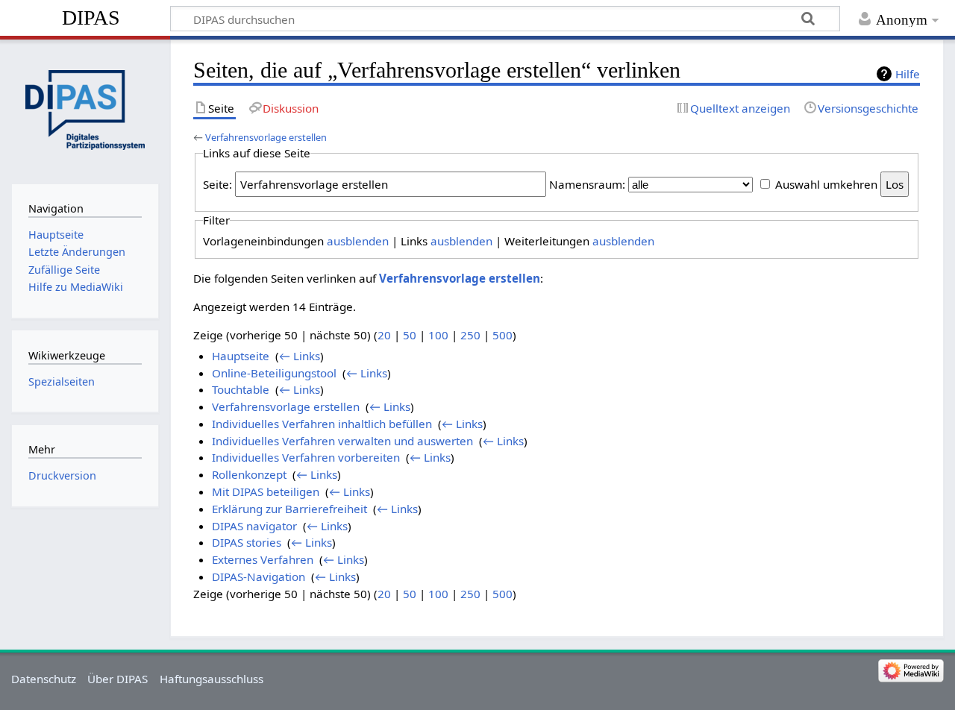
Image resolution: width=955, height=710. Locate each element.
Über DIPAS (117, 678)
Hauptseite (240, 355)
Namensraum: (587, 184)
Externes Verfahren (262, 559)
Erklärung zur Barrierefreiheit (289, 508)
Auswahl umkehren (826, 184)
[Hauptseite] (84, 110)
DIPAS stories (246, 542)
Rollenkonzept (249, 474)
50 (409, 334)
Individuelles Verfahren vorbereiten (306, 457)
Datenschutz (43, 678)
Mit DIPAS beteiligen (265, 491)
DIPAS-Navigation (258, 576)
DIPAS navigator (254, 525)
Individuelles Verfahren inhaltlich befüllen (322, 423)
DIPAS (91, 17)
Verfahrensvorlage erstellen (266, 137)
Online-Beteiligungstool (274, 372)
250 (470, 334)
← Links (299, 355)
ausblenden (358, 240)
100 (438, 334)
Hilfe (907, 73)
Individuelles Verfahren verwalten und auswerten (342, 440)
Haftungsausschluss (211, 678)
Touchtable (240, 389)
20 (384, 334)
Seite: (217, 184)
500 (502, 334)
